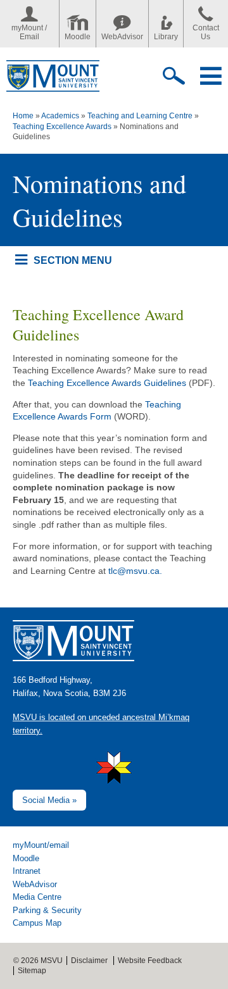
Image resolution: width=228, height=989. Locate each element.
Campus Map (37, 923)
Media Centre (37, 897)
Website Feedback (150, 960)
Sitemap (32, 970)
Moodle (78, 36)
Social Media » (49, 800)
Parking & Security (47, 910)
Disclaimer (89, 960)
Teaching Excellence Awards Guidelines (107, 383)
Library (166, 36)
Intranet (27, 871)
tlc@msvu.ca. (135, 571)
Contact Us (206, 32)
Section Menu (72, 260)
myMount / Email (29, 32)
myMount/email (41, 845)
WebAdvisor (122, 36)
